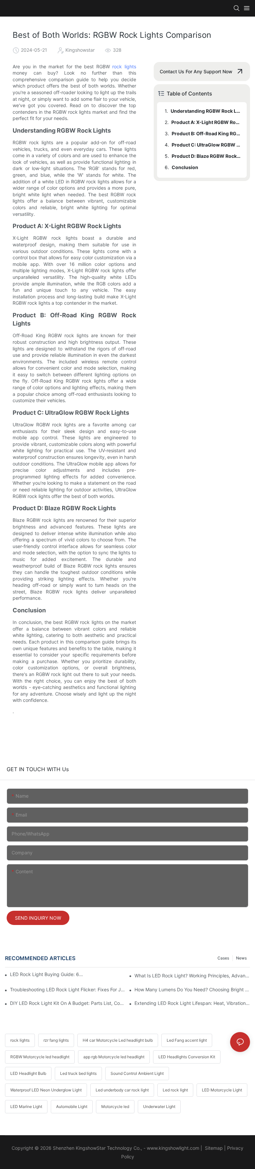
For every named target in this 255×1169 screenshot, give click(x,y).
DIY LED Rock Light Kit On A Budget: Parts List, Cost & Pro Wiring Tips (68, 1003)
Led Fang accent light (187, 1040)
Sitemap (213, 1148)
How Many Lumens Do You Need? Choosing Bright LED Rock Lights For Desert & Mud (192, 989)
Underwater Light (159, 1106)
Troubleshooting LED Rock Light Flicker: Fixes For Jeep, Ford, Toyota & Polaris (68, 989)
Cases (223, 957)
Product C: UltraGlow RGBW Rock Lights (206, 145)
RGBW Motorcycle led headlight (39, 1056)
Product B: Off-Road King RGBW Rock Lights (206, 133)
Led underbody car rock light (122, 1089)
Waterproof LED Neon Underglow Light (46, 1089)
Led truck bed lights (78, 1073)
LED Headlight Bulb (28, 1073)
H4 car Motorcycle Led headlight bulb (118, 1040)
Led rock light (175, 1089)
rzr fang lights (56, 1040)
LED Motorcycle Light (222, 1089)
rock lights (124, 66)
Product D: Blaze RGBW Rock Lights (206, 156)
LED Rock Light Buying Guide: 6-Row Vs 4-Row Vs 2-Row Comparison (46, 974)
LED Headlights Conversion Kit (186, 1056)
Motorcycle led (115, 1106)
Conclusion (185, 167)
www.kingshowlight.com (173, 1148)
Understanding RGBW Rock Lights (205, 111)
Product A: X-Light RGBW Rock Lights (205, 122)
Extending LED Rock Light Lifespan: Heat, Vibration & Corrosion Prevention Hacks (192, 1003)
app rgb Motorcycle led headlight (113, 1056)
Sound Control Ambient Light (137, 1073)
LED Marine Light (26, 1106)
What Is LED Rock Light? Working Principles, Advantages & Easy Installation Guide (192, 975)
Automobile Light (71, 1106)
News (241, 957)
